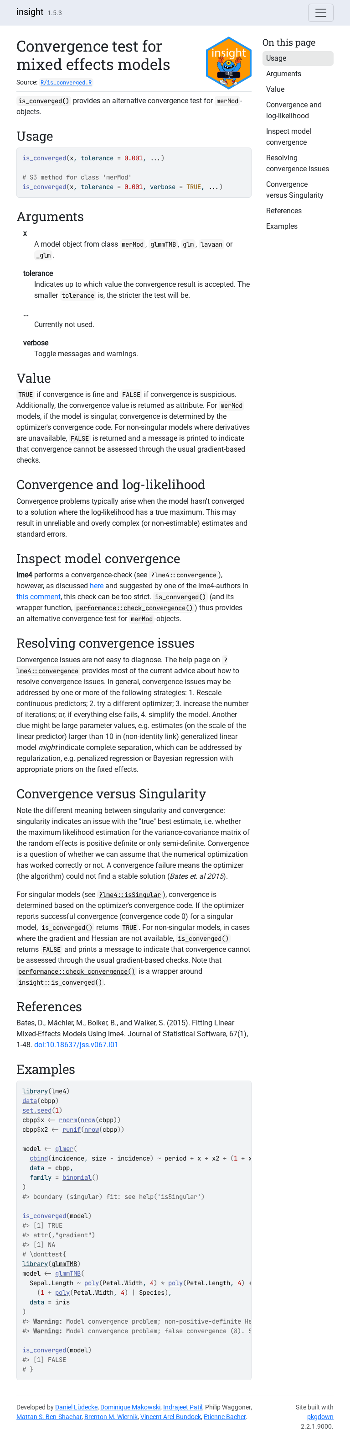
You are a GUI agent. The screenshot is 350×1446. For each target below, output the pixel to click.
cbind (39, 1158)
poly (91, 1283)
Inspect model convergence (288, 137)
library (35, 1091)
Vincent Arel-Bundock (170, 1416)
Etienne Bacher (225, 1416)
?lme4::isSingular (130, 895)
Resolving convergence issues (297, 163)
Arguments (283, 73)
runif (71, 1129)
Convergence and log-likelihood (294, 110)
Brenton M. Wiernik (111, 1416)
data (29, 1101)
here (96, 585)
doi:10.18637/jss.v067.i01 (76, 1044)
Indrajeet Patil (182, 1407)
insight (30, 11)
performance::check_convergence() (134, 608)
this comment (38, 596)
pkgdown (320, 1416)
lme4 (58, 1091)
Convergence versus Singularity (295, 190)
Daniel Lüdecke (76, 1407)
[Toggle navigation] (321, 13)
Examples (282, 226)
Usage (276, 58)
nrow (88, 1120)
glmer (64, 1149)
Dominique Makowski (130, 1407)
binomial (77, 1177)
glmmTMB (64, 1264)
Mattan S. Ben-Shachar (49, 1416)
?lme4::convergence (183, 575)
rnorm (68, 1120)
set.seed (36, 1110)
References (284, 210)
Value (275, 89)
